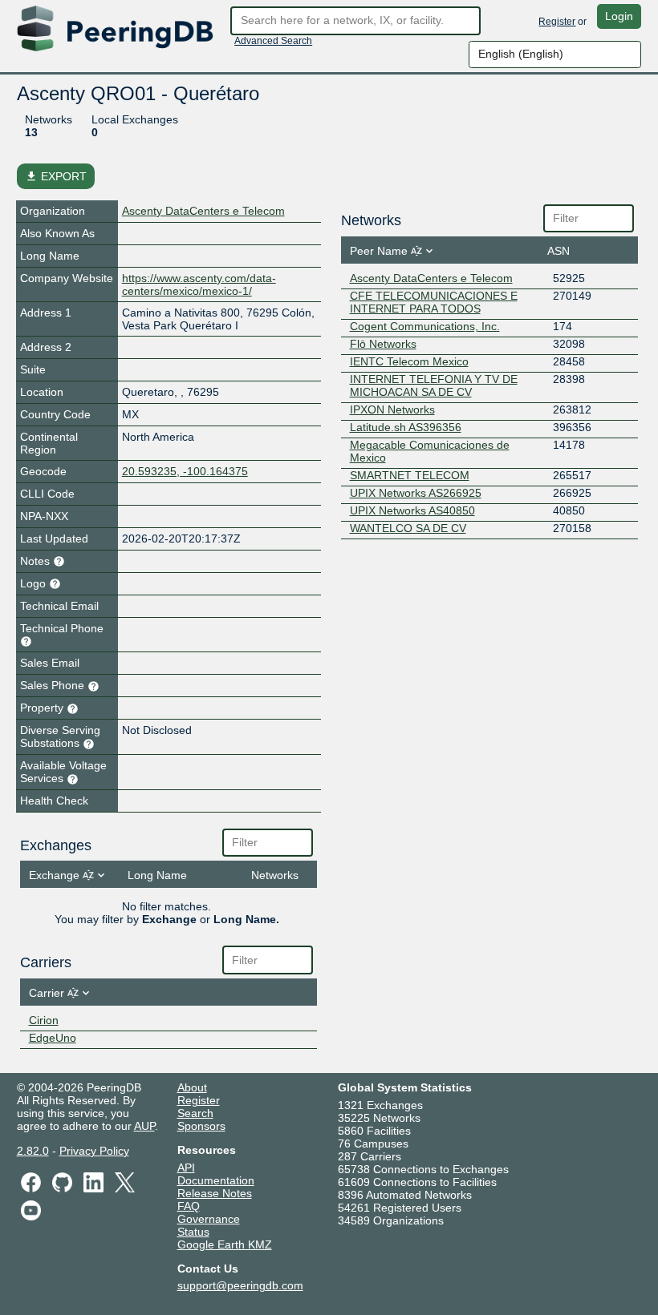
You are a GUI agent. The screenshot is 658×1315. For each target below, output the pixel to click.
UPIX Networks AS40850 (412, 510)
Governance (208, 1218)
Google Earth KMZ (224, 1244)
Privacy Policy (94, 1150)
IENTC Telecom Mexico (409, 361)
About (192, 1087)
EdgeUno (52, 1037)
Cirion (44, 1020)
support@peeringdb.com (240, 1285)
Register (556, 21)
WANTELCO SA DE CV (408, 528)
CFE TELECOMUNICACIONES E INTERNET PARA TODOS (434, 302)
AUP (144, 1125)
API (186, 1167)
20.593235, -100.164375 (185, 471)
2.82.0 (33, 1150)
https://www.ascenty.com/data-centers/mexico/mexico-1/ (199, 284)
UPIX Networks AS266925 (415, 492)
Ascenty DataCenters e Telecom (203, 210)
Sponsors (201, 1125)
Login (619, 16)
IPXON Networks (392, 409)
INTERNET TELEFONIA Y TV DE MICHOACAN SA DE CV (434, 385)
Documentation (215, 1180)
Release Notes (214, 1193)
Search (195, 1113)
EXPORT (56, 176)
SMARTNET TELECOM (409, 475)
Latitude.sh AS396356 (405, 427)
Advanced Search (273, 40)
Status (193, 1231)
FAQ (188, 1206)
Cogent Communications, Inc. (425, 326)
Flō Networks (383, 343)
